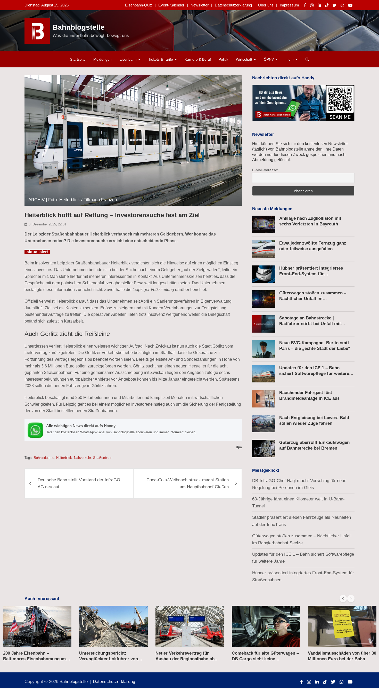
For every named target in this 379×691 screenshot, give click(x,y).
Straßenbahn (102, 458)
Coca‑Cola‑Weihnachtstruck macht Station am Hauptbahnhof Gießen (187, 483)
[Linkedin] (319, 5)
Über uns (266, 5)
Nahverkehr (82, 458)
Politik (223, 59)
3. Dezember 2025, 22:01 (47, 224)
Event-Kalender (171, 5)
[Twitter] (335, 5)
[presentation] (343, 598)
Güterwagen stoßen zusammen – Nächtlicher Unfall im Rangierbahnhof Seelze (312, 298)
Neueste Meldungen (272, 208)
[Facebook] (305, 5)
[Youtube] (350, 5)
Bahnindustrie (44, 458)
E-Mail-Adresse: (265, 170)
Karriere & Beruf (198, 59)
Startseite (78, 59)
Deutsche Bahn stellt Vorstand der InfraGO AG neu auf (79, 483)
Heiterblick (64, 458)
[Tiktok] (327, 5)
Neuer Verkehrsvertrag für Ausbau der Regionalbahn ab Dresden (185, 659)
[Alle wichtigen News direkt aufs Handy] (133, 430)
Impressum (289, 5)
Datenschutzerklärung (233, 5)
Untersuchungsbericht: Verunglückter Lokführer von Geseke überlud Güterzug (108, 659)
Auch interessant (41, 598)
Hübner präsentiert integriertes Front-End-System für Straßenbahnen (311, 274)
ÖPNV (269, 59)
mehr (289, 59)
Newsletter (200, 5)
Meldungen (102, 59)
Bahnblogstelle (79, 27)
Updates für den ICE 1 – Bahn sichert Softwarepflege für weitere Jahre (314, 373)
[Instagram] (312, 5)
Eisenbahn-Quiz (138, 5)
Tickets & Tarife (160, 59)
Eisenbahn (128, 59)
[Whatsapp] (342, 5)
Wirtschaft (244, 59)
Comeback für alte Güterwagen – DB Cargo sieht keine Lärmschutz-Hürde (265, 659)
